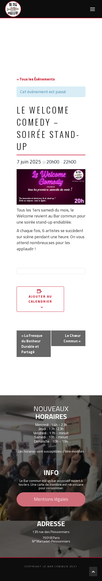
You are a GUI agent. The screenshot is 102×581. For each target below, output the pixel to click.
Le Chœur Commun (72, 338)
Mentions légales (51, 499)
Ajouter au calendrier (40, 299)
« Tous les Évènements (36, 79)
